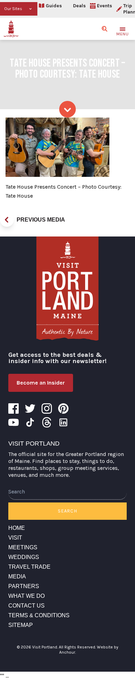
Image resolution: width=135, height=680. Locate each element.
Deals (79, 6)
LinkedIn (63, 422)
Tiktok (30, 422)
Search (67, 511)
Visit (15, 538)
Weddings (23, 557)
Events (104, 6)
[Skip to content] (67, 109)
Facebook (13, 408)
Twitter (30, 408)
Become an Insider (41, 382)
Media (17, 576)
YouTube (13, 422)
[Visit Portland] (11, 29)
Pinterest (63, 408)
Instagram (47, 408)
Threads (47, 422)
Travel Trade (29, 567)
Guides (54, 6)
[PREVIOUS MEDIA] (7, 220)
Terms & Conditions (39, 615)
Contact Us (26, 606)
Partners (23, 586)
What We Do (26, 596)
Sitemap (20, 625)
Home (16, 528)
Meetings (22, 547)
